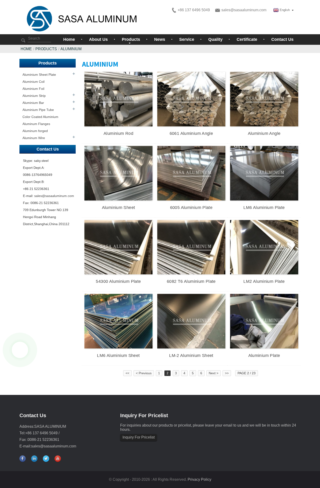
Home (69, 39)
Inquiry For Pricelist (139, 437)
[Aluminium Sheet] (118, 173)
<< (127, 373)
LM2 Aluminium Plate (264, 281)
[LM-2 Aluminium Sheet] (191, 321)
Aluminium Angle (264, 133)
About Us (98, 39)
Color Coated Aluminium (40, 117)
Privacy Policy (199, 479)
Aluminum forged (35, 131)
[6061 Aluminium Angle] (191, 99)
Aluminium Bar (33, 103)
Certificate (247, 39)
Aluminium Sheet (118, 207)
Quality (215, 39)
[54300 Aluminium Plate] (118, 247)
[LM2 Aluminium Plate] (264, 247)
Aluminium (71, 49)
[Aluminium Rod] (118, 99)
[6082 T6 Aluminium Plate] (191, 247)
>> (227, 373)
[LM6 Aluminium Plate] (264, 173)
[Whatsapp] (20, 350)
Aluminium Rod (118, 133)
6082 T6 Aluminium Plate (191, 281)
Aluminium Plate (264, 355)
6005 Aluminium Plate (191, 207)
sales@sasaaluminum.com (54, 196)
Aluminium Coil (33, 81)
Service (186, 39)
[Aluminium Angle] (264, 99)
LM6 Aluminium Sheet (118, 355)
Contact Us (282, 39)
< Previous (144, 373)
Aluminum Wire (33, 138)
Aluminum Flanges (36, 124)
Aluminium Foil (33, 89)
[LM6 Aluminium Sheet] (118, 321)
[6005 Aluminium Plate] (191, 173)
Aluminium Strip (34, 96)
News (159, 39)
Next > (213, 373)
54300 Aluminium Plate (118, 281)
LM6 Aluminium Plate (264, 207)
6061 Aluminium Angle (191, 133)
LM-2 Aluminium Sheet (191, 355)
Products (46, 49)
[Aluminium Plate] (264, 321)
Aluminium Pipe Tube (38, 110)
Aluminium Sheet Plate (39, 74)
